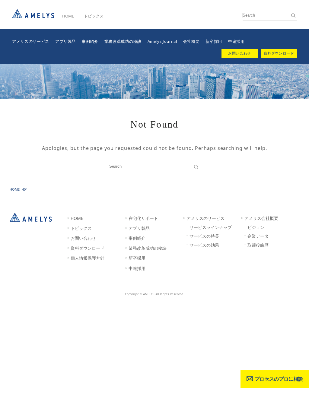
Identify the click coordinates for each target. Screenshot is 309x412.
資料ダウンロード (87, 248)
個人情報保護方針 (87, 258)
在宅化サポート (143, 218)
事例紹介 (90, 41)
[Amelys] (33, 15)
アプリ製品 (65, 41)
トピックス (94, 16)
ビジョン (255, 227)
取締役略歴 (258, 245)
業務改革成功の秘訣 (123, 41)
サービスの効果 (204, 245)
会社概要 (191, 41)
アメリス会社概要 (261, 218)
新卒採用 (213, 41)
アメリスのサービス (30, 41)
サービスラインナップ (211, 227)
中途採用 (236, 41)
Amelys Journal (162, 41)
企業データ (258, 236)
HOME (68, 16)
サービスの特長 (204, 236)
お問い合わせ (83, 238)
